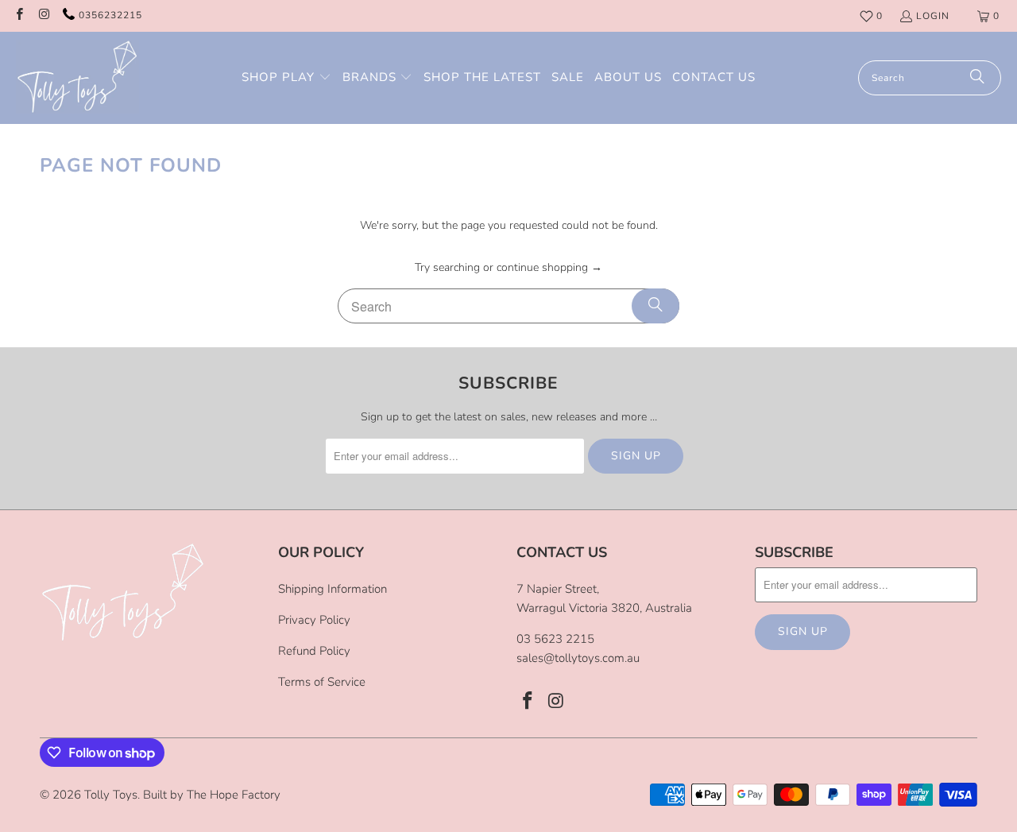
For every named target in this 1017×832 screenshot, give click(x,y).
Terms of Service (321, 682)
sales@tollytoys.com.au (578, 658)
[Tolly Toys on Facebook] (18, 16)
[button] (286, 78)
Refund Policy (314, 651)
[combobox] (929, 77)
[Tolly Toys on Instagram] (43, 16)
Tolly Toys (110, 795)
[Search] (977, 77)
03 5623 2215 (555, 639)
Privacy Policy (314, 620)
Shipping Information (332, 589)
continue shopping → (549, 267)
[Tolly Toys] (77, 78)
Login (932, 16)
